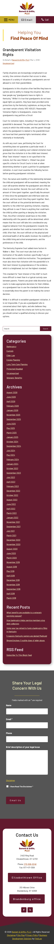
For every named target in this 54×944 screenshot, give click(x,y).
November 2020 (13, 544)
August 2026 (12, 392)
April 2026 (11, 401)
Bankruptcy (11, 346)
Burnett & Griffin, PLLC (20, 60)
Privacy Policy (32, 935)
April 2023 (11, 481)
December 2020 (13, 539)
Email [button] (29, 19)
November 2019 (13, 562)
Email (9, 719)
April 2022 (11, 508)
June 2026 (11, 396)
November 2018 (13, 584)
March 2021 (11, 535)
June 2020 (11, 553)
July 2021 (11, 531)
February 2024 (13, 459)
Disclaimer (10, 780)
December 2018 (13, 580)
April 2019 (11, 575)
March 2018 (11, 598)
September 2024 (14, 446)
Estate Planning (13, 359)
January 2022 (12, 517)
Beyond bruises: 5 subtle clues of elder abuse (26, 640)
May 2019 (10, 571)
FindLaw (38, 938)
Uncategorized (8, 63)
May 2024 (11, 455)
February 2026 (13, 405)
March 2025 (12, 432)
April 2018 (11, 593)
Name (8, 705)
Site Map (21, 935)
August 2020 (12, 548)
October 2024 (12, 441)
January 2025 (12, 437)
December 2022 (13, 490)
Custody (10, 351)
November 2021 (13, 522)
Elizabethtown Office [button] (27, 877)
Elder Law (11, 355)
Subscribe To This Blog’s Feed (19, 655)
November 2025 (13, 414)
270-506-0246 (30, 864)
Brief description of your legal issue (23, 747)
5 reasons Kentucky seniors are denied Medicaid (27, 636)
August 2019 (12, 566)
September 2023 (14, 472)
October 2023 (12, 468)
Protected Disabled (15, 368)
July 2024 (11, 450)
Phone (9, 733)
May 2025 (11, 428)
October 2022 (12, 495)
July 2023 (11, 477)
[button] (9, 20)
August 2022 (12, 499)
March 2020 (12, 557)
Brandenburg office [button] (27, 898)
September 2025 (14, 419)
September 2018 (13, 589)
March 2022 (12, 513)
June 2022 (11, 504)
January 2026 (12, 410)
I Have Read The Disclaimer (21, 786)
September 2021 (13, 526)
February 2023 (13, 486)
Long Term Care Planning (17, 364)
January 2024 (12, 464)
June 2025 (11, 423)
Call (46, 19)
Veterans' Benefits (14, 377)
